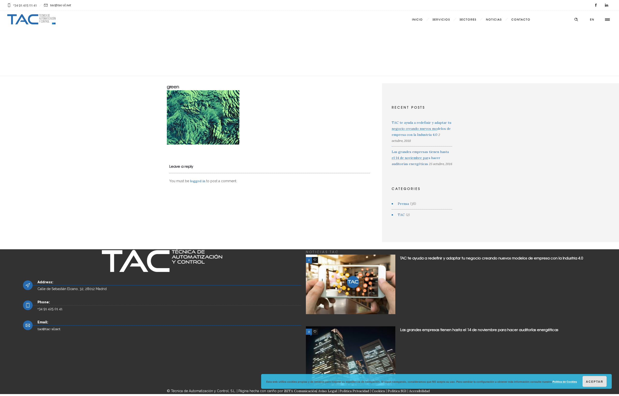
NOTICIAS (494, 19)
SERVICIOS (441, 19)
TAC (401, 215)
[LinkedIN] (606, 5)
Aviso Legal (327, 391)
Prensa (403, 203)
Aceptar (594, 381)
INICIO (417, 19)
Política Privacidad (354, 391)
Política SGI (397, 391)
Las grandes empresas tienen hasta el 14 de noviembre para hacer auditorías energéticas (420, 158)
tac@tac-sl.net (60, 5)
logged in (197, 181)
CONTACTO (521, 19)
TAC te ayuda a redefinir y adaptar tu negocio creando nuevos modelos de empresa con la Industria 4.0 (421, 128)
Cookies (378, 391)
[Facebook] (595, 5)
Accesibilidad (419, 391)
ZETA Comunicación (300, 391)
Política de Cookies (565, 381)
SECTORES (468, 19)
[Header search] (576, 19)
